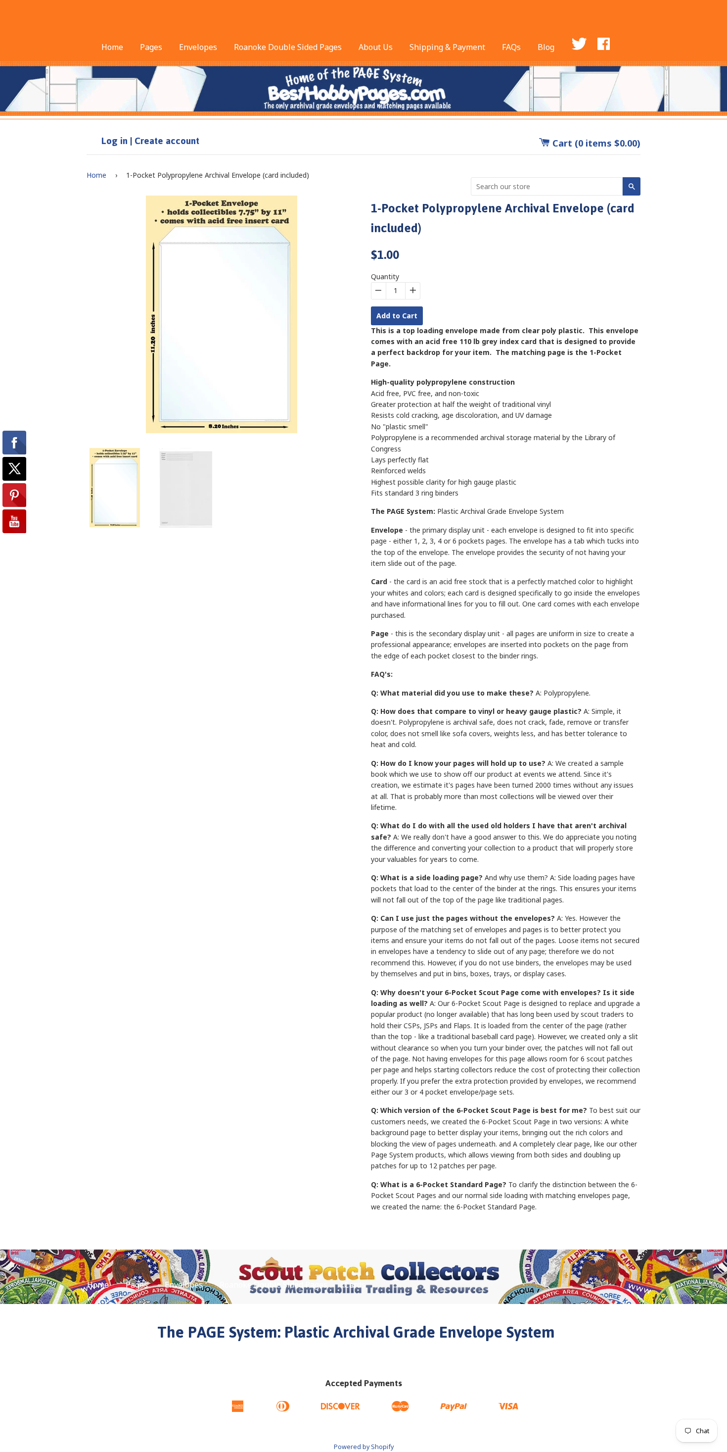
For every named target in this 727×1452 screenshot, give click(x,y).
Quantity (385, 276)
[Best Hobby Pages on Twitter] (588, 47)
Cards (354, 1284)
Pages (151, 47)
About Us (376, 47)
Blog (546, 47)
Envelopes (198, 47)
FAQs (511, 47)
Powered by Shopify (364, 1447)
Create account (167, 141)
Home (112, 47)
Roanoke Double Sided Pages (288, 47)
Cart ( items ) (595, 143)
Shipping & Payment (447, 47)
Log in (114, 141)
